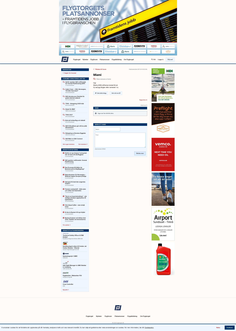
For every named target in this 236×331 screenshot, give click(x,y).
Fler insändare (82, 144)
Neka (218, 328)
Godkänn (230, 328)
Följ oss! (170, 59)
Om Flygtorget (129, 59)
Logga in (160, 59)
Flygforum (94, 59)
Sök (154, 59)
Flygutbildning (117, 59)
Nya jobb (65, 289)
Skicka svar (140, 153)
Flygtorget (76, 59)
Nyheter (85, 59)
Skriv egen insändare (68, 144)
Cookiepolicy (149, 328)
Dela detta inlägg (101, 93)
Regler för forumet (70, 73)
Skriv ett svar (115, 93)
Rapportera (142, 100)
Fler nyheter (66, 225)
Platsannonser (105, 59)
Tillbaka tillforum (100, 69)
